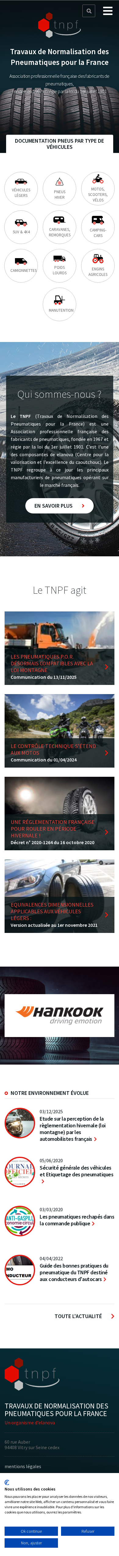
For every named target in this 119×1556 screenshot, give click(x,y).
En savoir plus (53, 505)
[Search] (89, 11)
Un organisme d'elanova (30, 1422)
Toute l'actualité (78, 1316)
